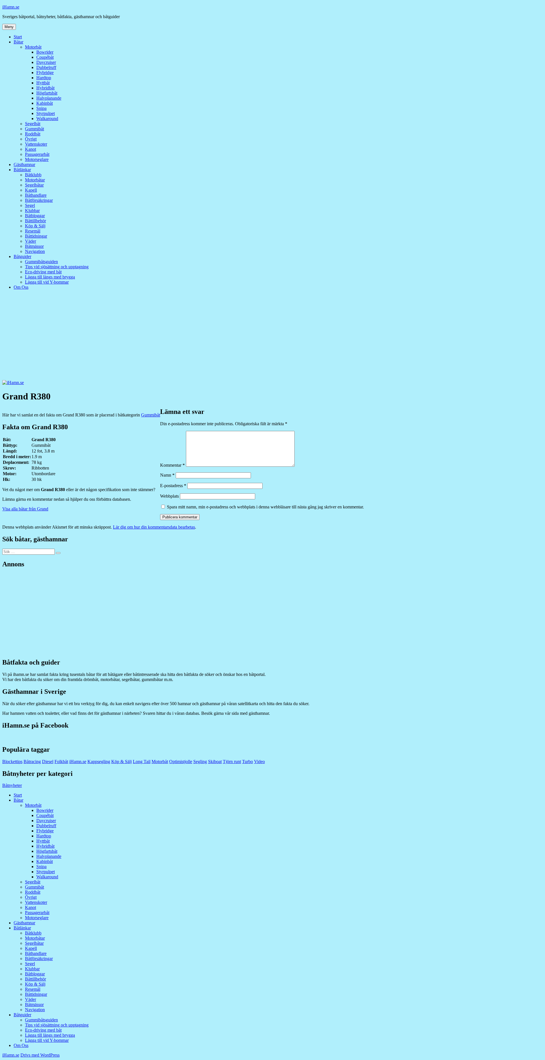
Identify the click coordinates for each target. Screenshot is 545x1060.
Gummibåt (34, 128)
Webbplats (169, 496)
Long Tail (141, 761)
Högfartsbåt (46, 93)
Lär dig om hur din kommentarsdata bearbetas (154, 527)
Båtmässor (34, 246)
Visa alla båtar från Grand (25, 508)
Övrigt (31, 139)
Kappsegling (98, 761)
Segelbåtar (34, 185)
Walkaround (47, 118)
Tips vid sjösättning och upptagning (57, 266)
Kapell (31, 190)
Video (259, 761)
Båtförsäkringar (39, 200)
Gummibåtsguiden (41, 261)
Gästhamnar (24, 164)
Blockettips (12, 761)
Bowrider (44, 52)
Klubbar (32, 210)
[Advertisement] (272, 337)
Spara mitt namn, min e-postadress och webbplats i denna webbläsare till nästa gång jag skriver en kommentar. (265, 506)
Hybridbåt (45, 87)
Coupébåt (45, 57)
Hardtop (43, 77)
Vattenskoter (36, 144)
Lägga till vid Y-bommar (47, 282)
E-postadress (173, 485)
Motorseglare (37, 159)
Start (18, 36)
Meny (9, 27)
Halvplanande (48, 98)
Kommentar (172, 465)
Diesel (47, 761)
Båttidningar (36, 236)
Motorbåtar (35, 179)
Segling (200, 761)
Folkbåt (61, 761)
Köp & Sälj (35, 225)
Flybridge (45, 72)
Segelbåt (32, 123)
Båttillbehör (35, 220)
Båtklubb (33, 174)
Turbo (247, 761)
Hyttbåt (43, 82)
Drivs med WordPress (40, 1055)
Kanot (30, 149)
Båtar (18, 41)
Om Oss (21, 287)
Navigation (35, 251)
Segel (30, 205)
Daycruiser (46, 62)
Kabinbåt (44, 103)
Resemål (32, 231)
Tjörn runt (232, 761)
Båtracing (32, 761)
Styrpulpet (45, 113)
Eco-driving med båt (43, 271)
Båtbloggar (35, 215)
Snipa (41, 108)
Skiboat (215, 761)
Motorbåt (33, 47)
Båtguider (22, 256)
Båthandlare (36, 195)
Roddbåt (32, 133)
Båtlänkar (22, 169)
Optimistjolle (180, 761)
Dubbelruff (46, 67)
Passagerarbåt (37, 154)
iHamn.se (10, 7)
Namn (167, 475)
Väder (30, 241)
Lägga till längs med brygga (50, 277)
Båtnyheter (12, 785)
